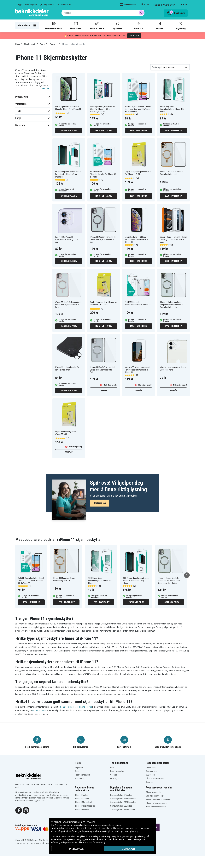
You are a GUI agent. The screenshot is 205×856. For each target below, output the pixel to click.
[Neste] (187, 575)
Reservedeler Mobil (53, 28)
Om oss (113, 767)
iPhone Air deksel (82, 799)
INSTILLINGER (76, 848)
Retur (77, 771)
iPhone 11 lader (39, 710)
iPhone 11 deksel (66, 706)
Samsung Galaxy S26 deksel (121, 795)
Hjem (17, 44)
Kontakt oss (79, 778)
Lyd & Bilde (117, 28)
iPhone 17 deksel (81, 795)
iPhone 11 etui (85, 706)
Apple (42, 44)
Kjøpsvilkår (79, 767)
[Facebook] (18, 810)
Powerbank (139, 28)
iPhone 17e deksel (82, 809)
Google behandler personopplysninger (122, 831)
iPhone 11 (53, 44)
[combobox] (102, 13)
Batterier (160, 28)
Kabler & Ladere (97, 28)
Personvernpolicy (117, 771)
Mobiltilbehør (76, 28)
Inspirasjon (114, 778)
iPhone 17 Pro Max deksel (85, 806)
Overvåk (103, 390)
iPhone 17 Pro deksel (83, 802)
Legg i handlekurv (69, 130)
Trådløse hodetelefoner (155, 778)
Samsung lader (152, 771)
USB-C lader (150, 775)
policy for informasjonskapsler (75, 831)
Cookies (113, 775)
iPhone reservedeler (153, 792)
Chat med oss (99, 503)
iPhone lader (151, 767)
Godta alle (128, 848)
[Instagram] (26, 810)
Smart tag (149, 782)
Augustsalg (180, 28)
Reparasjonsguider (82, 775)
